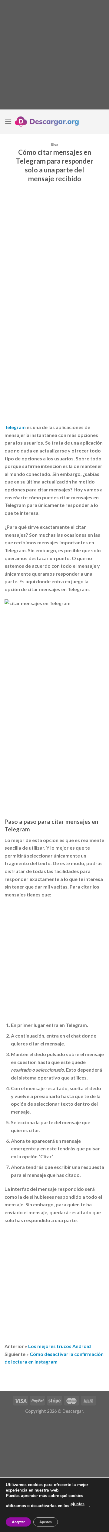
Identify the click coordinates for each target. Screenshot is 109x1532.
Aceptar (18, 1522)
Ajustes (45, 1522)
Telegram (15, 427)
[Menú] (8, 121)
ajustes (77, 1504)
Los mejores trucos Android (59, 1346)
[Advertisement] (54, 54)
